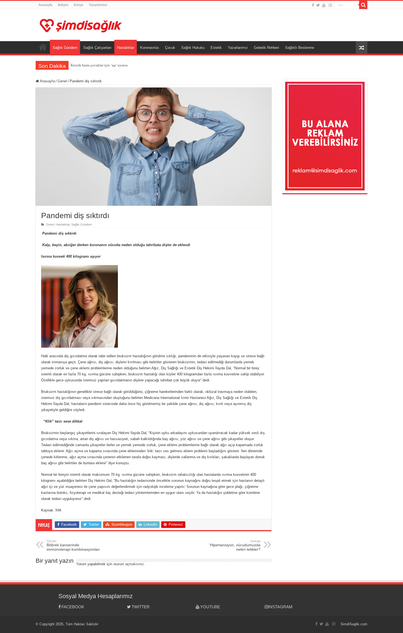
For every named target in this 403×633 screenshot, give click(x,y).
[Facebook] (313, 5)
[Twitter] (318, 5)
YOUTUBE (210, 606)
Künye (78, 5)
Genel (62, 81)
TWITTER (141, 606)
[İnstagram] (330, 5)
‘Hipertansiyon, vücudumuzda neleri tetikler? (234, 545)
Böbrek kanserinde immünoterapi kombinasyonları (73, 545)
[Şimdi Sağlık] (81, 24)
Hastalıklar (125, 48)
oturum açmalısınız (128, 564)
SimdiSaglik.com (353, 624)
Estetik (216, 48)
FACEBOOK (72, 606)
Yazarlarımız (98, 5)
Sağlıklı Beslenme (299, 48)
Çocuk (170, 48)
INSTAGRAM (280, 606)
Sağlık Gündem (65, 48)
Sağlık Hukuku (193, 48)
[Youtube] (324, 5)
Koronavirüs (149, 48)
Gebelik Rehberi (266, 48)
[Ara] (363, 5)
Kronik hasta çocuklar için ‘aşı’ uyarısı (99, 65)
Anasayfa (45, 5)
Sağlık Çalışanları (97, 48)
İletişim (63, 5)
